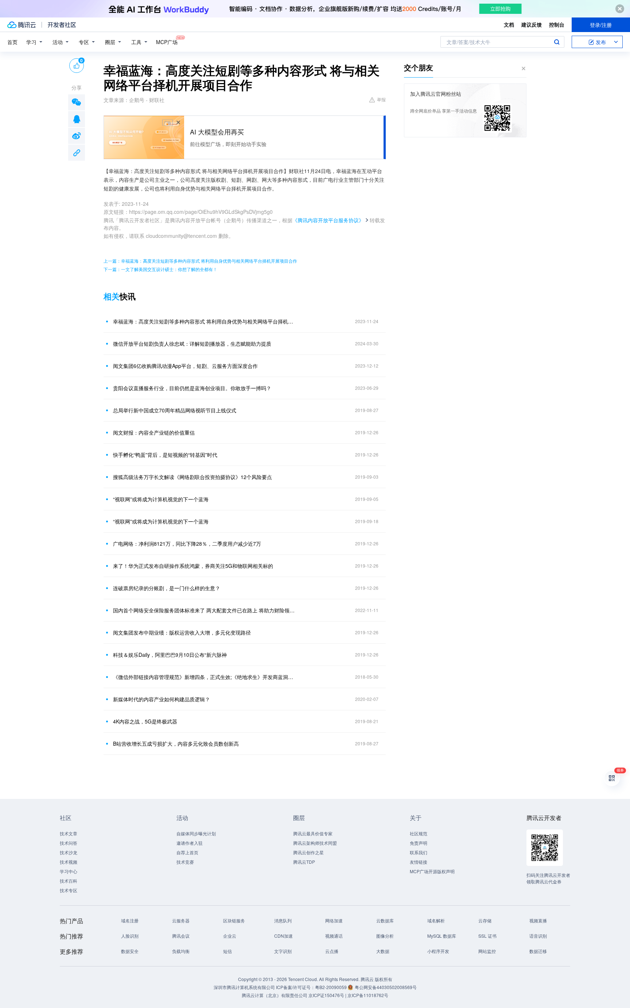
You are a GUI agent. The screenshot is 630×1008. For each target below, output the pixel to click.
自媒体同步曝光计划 (196, 833)
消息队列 (283, 920)
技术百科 (68, 881)
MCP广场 (167, 42)
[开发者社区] (62, 25)
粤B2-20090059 (331, 987)
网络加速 (334, 920)
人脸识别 (130, 936)
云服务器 (181, 920)
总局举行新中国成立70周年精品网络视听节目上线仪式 (174, 410)
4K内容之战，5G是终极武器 (145, 721)
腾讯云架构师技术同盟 (315, 843)
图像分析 (385, 936)
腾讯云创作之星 (308, 852)
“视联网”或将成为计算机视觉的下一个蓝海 (161, 499)
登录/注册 (601, 24)
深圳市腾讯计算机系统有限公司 (244, 987)
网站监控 (487, 951)
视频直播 (538, 920)
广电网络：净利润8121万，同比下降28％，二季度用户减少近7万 (187, 543)
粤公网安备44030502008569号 (386, 987)
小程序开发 (438, 951)
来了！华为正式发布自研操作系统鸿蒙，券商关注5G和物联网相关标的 (193, 565)
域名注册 (130, 920)
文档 (509, 24)
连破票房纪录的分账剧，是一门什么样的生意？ (166, 588)
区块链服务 (234, 920)
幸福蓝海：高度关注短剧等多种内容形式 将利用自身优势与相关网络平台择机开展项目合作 (204, 321)
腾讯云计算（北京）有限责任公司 (274, 995)
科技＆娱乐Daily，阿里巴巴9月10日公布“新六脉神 (170, 654)
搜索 (557, 41)
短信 (227, 951)
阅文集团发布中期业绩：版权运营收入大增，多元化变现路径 (182, 632)
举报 (381, 99)
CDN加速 (283, 936)
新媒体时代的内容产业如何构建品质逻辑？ (161, 699)
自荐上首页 (187, 852)
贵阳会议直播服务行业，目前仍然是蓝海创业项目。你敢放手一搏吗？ (192, 388)
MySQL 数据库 (441, 936)
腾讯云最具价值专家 (312, 833)
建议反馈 (531, 24)
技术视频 (68, 862)
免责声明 (418, 843)
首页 (12, 42)
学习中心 (68, 871)
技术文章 (68, 833)
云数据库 (385, 920)
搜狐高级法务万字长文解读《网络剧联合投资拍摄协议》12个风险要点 (192, 477)
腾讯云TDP (304, 862)
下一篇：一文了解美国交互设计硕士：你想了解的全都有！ (160, 269)
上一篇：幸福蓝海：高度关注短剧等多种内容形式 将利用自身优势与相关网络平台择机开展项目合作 (200, 261)
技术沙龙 (68, 852)
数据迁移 (538, 951)
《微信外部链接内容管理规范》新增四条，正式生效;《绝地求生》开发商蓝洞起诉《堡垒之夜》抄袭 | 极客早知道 (204, 677)
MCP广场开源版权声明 (432, 871)
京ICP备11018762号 (367, 995)
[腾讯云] (21, 24)
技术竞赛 (185, 862)
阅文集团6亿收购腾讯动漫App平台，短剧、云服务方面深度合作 (185, 365)
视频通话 (334, 936)
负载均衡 (181, 951)
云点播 (331, 951)
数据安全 (130, 951)
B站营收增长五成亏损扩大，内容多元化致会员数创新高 (176, 743)
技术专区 (68, 890)
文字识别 (283, 951)
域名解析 (436, 920)
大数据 (382, 951)
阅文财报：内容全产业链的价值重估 (154, 432)
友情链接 (418, 862)
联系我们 (418, 852)
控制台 (556, 24)
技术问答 (68, 843)
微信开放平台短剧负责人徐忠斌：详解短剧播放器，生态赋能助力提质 (192, 343)
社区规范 (418, 833)
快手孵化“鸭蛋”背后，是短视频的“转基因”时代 (165, 454)
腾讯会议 (181, 936)
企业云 (229, 936)
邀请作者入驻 (189, 843)
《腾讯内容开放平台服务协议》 (328, 220)
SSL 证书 (487, 936)
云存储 (484, 920)
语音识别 (538, 936)
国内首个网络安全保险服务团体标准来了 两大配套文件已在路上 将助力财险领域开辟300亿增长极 (204, 610)
